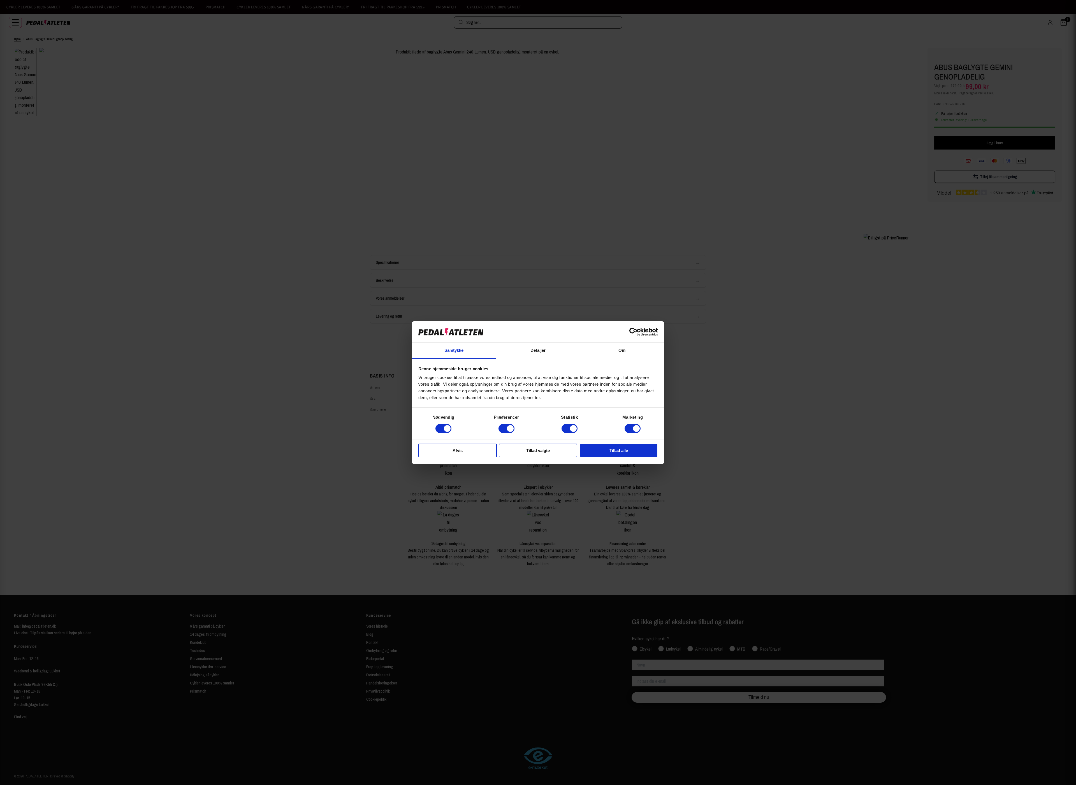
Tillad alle (618, 450)
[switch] (506, 428)
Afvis (458, 450)
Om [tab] (621, 350)
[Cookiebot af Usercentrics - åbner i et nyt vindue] (633, 332)
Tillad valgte (538, 450)
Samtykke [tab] (454, 350)
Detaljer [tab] (538, 350)
